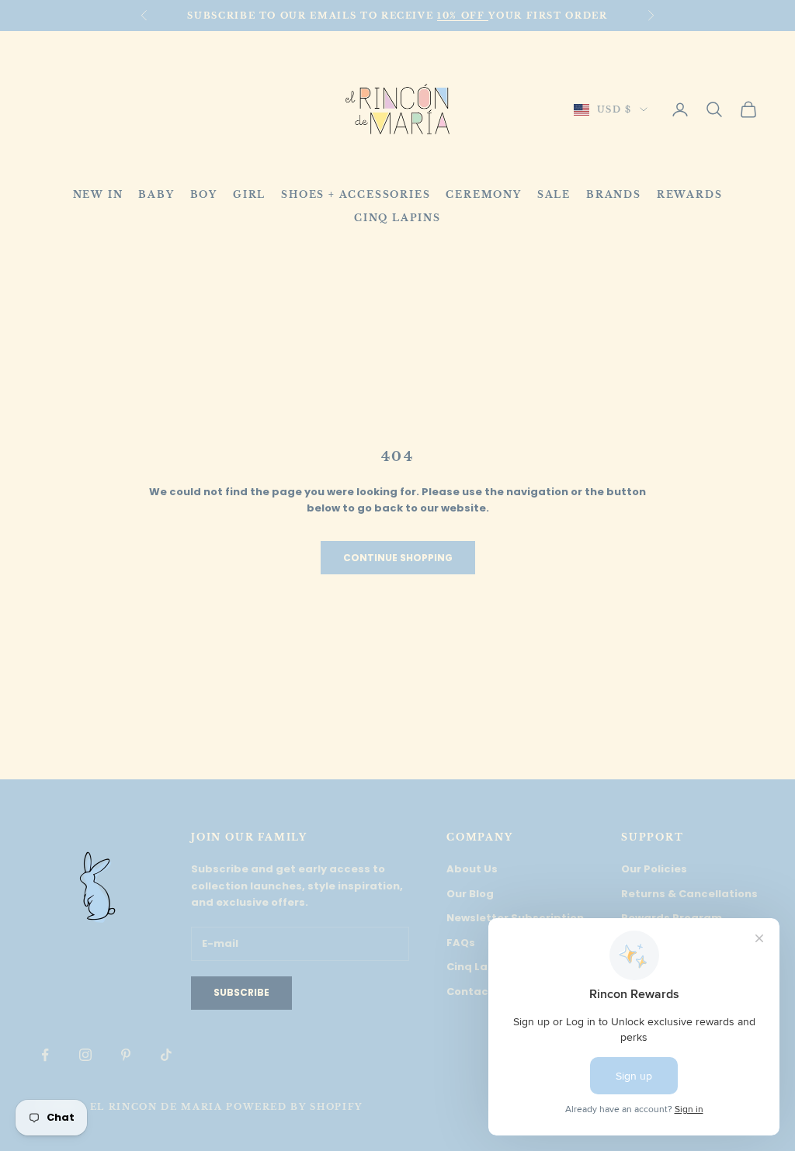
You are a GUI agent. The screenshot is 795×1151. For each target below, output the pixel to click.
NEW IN (98, 194)
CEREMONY (483, 194)
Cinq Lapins (479, 966)
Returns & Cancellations (689, 893)
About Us (472, 869)
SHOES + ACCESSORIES (355, 194)
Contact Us (478, 991)
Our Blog (470, 893)
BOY (203, 194)
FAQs (460, 942)
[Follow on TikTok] (166, 1055)
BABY (156, 194)
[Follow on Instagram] (85, 1055)
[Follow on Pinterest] (126, 1055)
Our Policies (654, 869)
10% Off (462, 15)
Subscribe (241, 992)
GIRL (249, 194)
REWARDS (690, 194)
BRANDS (613, 194)
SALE (554, 194)
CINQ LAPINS (397, 218)
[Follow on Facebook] (45, 1055)
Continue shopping (398, 557)
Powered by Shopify (294, 1106)
